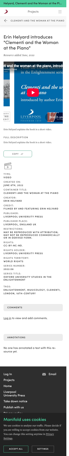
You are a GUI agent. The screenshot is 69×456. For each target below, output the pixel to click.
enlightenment (14, 289)
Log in (7, 318)
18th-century (26, 293)
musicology (36, 289)
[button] (8, 374)
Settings (43, 448)
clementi (53, 289)
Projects (33, 11)
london (9, 293)
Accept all (16, 448)
